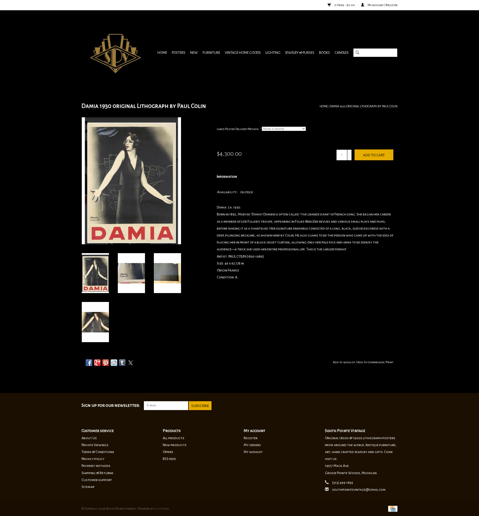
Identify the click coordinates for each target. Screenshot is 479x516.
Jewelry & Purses (299, 53)
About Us (89, 438)
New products (175, 445)
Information (227, 177)
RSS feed (169, 459)
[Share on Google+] (97, 362)
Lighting (273, 53)
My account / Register (382, 5)
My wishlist (253, 452)
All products (173, 438)
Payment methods (95, 466)
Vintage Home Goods (243, 53)
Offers (168, 452)
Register (251, 438)
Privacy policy (93, 459)
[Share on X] (130, 362)
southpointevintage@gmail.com (359, 490)
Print (389, 362)
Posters (178, 53)
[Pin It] (105, 362)
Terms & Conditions (97, 452)
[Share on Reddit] (114, 362)
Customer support (96, 480)
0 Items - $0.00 (344, 5)
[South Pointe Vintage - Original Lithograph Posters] (116, 53)
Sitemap (88, 487)
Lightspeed (161, 508)
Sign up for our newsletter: (110, 405)
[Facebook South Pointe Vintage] (383, 405)
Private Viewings (94, 445)
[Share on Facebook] (89, 362)
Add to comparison (370, 362)
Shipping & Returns (97, 473)
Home (162, 53)
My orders (252, 445)
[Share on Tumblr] (122, 362)
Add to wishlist (344, 362)
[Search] (357, 52)
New (194, 53)
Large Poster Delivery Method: (239, 129)
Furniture (211, 53)
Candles (342, 53)
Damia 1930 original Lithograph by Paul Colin (364, 106)
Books (324, 53)
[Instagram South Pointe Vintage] (393, 405)
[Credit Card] (392, 508)
